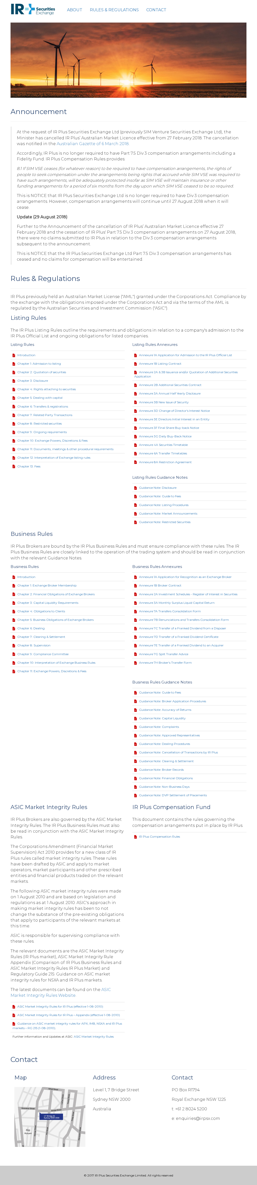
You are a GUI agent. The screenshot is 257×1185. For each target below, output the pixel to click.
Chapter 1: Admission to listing (39, 363)
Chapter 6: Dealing (31, 628)
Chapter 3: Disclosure (32, 380)
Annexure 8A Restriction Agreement (165, 462)
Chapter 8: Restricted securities (39, 423)
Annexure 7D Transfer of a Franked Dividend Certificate (178, 637)
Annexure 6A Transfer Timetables (163, 453)
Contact (156, 10)
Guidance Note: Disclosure (157, 487)
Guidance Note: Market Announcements (168, 513)
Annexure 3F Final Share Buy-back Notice (169, 428)
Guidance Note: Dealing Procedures (164, 744)
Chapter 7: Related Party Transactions (44, 415)
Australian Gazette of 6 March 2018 (93, 143)
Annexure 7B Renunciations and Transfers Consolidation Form (184, 620)
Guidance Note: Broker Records (161, 769)
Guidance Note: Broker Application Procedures (172, 701)
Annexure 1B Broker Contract (160, 585)
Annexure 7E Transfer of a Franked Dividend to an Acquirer (181, 645)
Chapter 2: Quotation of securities (41, 372)
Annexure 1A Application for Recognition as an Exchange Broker (185, 577)
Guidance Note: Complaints (159, 727)
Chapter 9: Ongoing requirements (42, 432)
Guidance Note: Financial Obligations (166, 778)
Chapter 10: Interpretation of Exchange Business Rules (56, 662)
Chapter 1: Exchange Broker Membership (47, 585)
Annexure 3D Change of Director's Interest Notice (174, 411)
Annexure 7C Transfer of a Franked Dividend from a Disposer (182, 628)
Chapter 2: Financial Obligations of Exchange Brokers (56, 594)
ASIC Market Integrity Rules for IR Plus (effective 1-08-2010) (60, 1006)
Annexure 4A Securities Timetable (163, 445)
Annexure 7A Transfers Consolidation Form (170, 611)
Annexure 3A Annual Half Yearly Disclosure (170, 393)
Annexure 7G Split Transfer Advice (163, 654)
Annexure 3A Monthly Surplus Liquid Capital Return (177, 603)
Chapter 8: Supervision (33, 645)
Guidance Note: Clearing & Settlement (166, 761)
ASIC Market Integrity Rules (94, 1036)
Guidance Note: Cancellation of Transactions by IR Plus (178, 752)
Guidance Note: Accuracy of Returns (165, 710)
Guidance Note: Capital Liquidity (162, 718)
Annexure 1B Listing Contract (160, 363)
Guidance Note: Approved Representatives (169, 735)
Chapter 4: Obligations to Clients (41, 611)
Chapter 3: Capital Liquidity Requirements (47, 603)
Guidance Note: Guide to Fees (160, 496)
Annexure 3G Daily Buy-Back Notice (165, 436)
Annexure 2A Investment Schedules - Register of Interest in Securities (188, 594)
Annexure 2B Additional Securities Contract (170, 385)
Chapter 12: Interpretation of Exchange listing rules (53, 457)
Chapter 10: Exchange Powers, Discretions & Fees (52, 440)
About (74, 10)
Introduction (26, 355)
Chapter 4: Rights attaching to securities (46, 389)
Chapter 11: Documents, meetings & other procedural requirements (65, 449)
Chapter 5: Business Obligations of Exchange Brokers (55, 620)
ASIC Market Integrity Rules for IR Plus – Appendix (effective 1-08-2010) (68, 1015)
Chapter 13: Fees (28, 466)
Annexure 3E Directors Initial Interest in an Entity (174, 419)
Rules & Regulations (114, 10)
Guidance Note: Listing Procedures (163, 505)
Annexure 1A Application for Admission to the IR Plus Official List (185, 355)
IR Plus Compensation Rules (159, 836)
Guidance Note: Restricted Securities (164, 522)
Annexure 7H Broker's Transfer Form (165, 662)
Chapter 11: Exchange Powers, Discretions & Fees (51, 671)
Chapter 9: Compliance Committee (43, 654)
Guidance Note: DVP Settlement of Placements (173, 795)
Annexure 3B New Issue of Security (164, 402)
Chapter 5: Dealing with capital (39, 398)
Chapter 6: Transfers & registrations (42, 406)
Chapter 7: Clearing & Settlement (41, 637)
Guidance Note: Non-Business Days (164, 786)
